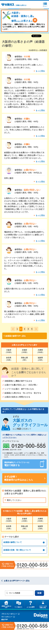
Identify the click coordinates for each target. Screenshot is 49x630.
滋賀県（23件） (40, 359)
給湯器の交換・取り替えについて (17, 550)
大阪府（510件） (9, 351)
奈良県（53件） (8, 359)
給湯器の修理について (13, 542)
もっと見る (40, 71)
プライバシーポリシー (9, 614)
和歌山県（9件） (24, 359)
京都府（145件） (24, 351)
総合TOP (4, 619)
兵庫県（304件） (40, 351)
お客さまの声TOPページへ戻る (17, 581)
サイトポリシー (6, 617)
